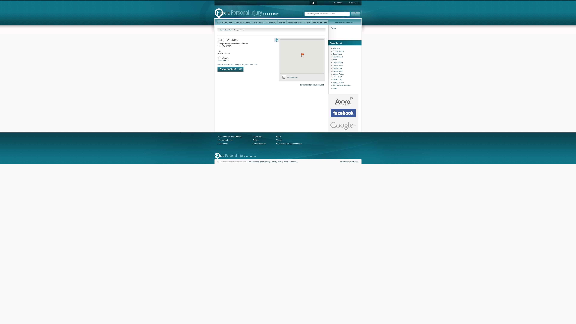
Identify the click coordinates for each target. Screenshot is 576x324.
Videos (279, 140)
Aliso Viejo (336, 48)
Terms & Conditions (290, 162)
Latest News (223, 144)
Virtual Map (257, 136)
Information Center (225, 140)
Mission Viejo (337, 80)
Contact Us (354, 3)
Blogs (278, 136)
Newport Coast (338, 82)
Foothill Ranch (338, 57)
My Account (338, 3)
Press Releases (259, 144)
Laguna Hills (337, 68)
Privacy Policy (277, 162)
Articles (256, 140)
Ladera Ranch (338, 62)
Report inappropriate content (312, 85)
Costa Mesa (337, 54)
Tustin (335, 88)
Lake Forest (337, 77)
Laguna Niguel (338, 71)
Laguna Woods (338, 74)
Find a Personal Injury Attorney (230, 136)
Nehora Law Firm (226, 30)
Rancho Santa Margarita (342, 85)
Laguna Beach (338, 65)
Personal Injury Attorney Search (289, 144)
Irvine (335, 60)
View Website (223, 61)
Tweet (333, 28)
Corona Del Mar (338, 51)
